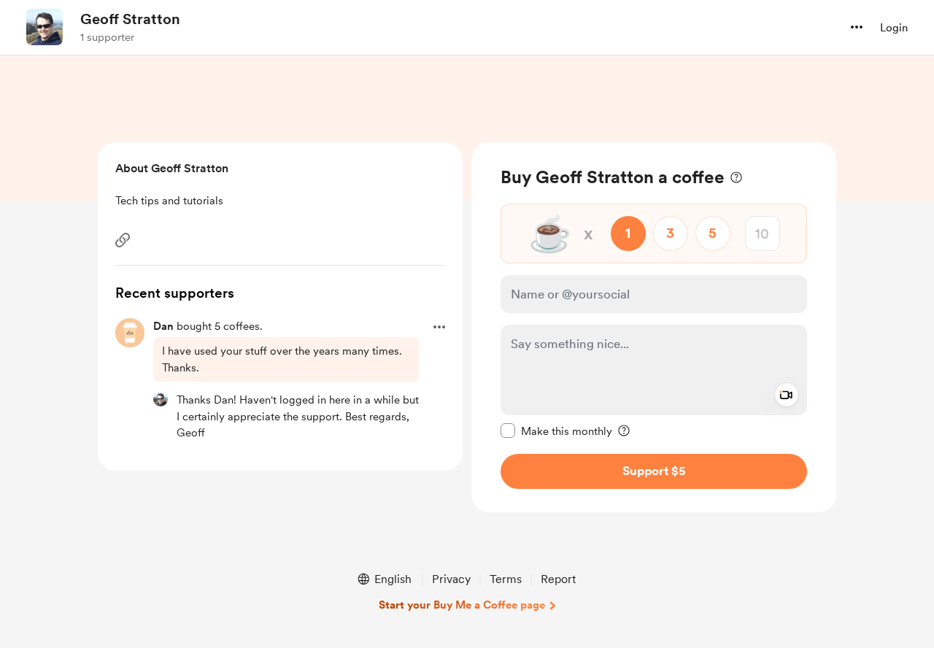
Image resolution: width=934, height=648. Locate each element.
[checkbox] (556, 430)
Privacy (451, 579)
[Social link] (122, 240)
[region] (653, 327)
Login (894, 27)
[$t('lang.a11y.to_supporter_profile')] (160, 399)
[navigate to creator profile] (44, 27)
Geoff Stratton (130, 19)
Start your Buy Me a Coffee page (462, 605)
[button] (856, 27)
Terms (506, 579)
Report (558, 579)
